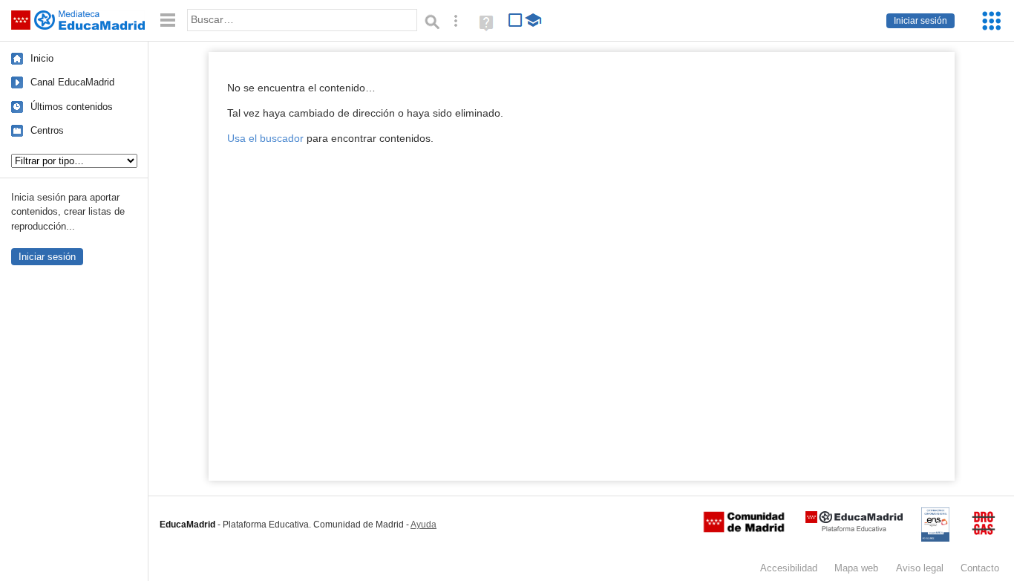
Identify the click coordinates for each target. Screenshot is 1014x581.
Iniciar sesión (920, 20)
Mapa (856, 568)
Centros (47, 130)
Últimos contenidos (71, 106)
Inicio (41, 58)
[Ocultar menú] (168, 20)
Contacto (980, 568)
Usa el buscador (265, 138)
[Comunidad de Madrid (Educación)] (743, 529)
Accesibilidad (788, 568)
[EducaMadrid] (854, 528)
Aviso (919, 568)
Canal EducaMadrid (72, 82)
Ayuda (423, 524)
